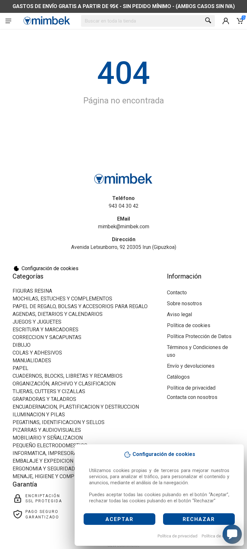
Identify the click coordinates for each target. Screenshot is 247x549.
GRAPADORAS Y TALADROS (44, 399)
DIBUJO (22, 345)
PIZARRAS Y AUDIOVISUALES (47, 430)
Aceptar (119, 519)
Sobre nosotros (184, 303)
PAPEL (20, 368)
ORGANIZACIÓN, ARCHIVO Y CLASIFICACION (64, 384)
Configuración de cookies (50, 268)
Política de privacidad (177, 536)
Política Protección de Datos (199, 336)
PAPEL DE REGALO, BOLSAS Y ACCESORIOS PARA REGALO (80, 306)
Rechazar (199, 519)
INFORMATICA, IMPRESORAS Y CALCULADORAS (68, 453)
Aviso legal (179, 314)
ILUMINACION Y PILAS (39, 415)
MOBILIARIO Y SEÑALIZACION (48, 438)
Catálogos (178, 377)
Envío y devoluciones (191, 366)
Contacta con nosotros (192, 397)
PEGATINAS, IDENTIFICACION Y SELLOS (59, 422)
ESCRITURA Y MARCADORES (45, 330)
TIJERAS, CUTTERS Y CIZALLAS (49, 391)
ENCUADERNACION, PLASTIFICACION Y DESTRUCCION (76, 407)
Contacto (177, 292)
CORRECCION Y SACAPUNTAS (47, 337)
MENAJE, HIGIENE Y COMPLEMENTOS (57, 476)
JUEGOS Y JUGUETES (37, 322)
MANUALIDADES (32, 360)
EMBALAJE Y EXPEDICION (43, 461)
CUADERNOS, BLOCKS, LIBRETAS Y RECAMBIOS (68, 376)
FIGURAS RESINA (32, 291)
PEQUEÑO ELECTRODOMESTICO (50, 445)
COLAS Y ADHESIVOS (37, 353)
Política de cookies (219, 536)
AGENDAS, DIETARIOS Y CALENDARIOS (58, 314)
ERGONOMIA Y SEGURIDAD (44, 469)
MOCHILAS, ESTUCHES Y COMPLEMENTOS (62, 299)
